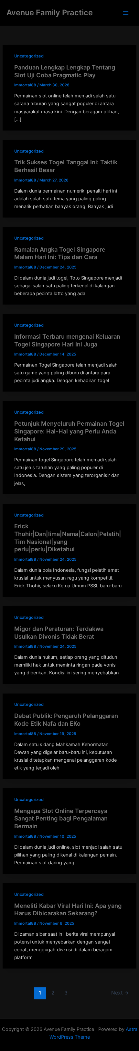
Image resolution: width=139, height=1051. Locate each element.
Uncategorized (29, 56)
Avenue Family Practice (49, 12)
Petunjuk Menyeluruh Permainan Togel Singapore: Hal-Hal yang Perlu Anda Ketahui (69, 431)
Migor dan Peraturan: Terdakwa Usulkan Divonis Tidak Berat (58, 632)
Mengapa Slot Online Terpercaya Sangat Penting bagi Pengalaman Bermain (61, 818)
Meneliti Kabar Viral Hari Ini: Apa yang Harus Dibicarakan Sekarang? (68, 909)
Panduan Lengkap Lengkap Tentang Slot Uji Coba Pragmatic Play (64, 71)
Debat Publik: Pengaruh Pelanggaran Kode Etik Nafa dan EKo (66, 719)
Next (120, 993)
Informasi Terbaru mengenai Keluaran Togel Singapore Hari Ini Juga (67, 340)
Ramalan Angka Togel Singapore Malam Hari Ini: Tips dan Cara (59, 253)
